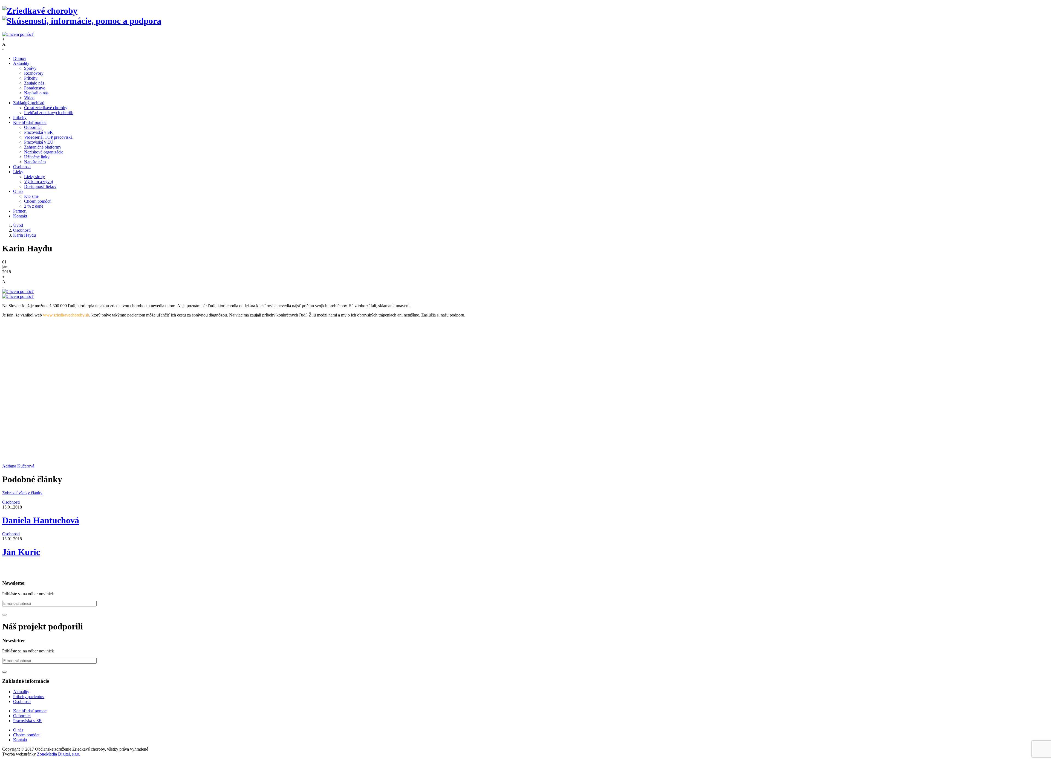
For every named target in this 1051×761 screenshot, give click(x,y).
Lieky (18, 171)
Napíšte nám (35, 161)
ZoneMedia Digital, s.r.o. (58, 754)
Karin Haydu (24, 235)
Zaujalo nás (34, 83)
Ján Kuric (21, 552)
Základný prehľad (28, 102)
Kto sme (31, 196)
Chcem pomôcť (37, 201)
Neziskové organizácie (43, 152)
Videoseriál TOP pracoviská (48, 137)
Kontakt (20, 216)
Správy (30, 68)
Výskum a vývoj (38, 181)
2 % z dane (33, 206)
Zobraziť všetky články (22, 492)
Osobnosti (22, 166)
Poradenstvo (34, 88)
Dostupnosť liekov (40, 186)
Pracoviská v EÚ (38, 142)
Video (29, 97)
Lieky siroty (34, 176)
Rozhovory (34, 73)
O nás (18, 191)
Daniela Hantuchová (40, 520)
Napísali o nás (36, 93)
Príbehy (30, 78)
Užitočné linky (37, 157)
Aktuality (21, 63)
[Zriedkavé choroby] (525, 16)
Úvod (18, 225)
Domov (19, 58)
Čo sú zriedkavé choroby (45, 107)
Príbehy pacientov (28, 696)
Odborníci (33, 127)
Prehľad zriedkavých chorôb (48, 112)
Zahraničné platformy (42, 147)
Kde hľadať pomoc (30, 122)
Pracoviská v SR (38, 132)
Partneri (20, 211)
